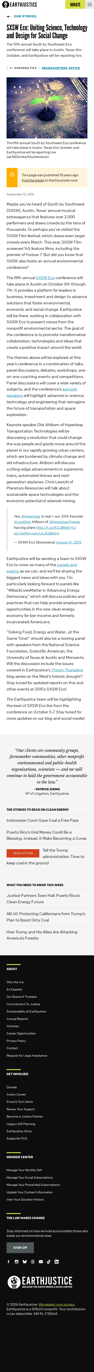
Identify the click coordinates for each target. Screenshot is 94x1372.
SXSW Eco (45, 277)
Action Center (16, 1094)
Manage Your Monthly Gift (24, 1170)
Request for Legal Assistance (27, 1055)
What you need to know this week (35, 885)
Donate (12, 1087)
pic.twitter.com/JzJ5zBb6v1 (36, 533)
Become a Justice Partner (25, 1116)
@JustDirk (22, 522)
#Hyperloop (30, 516)
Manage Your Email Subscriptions (30, 1177)
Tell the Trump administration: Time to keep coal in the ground (45, 856)
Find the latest (33, 180)
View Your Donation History (25, 1199)
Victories (13, 1026)
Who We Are (15, 982)
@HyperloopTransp (64, 522)
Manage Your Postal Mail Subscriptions (33, 1185)
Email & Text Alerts (20, 1101)
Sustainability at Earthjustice (26, 1011)
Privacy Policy (16, 1041)
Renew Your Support (21, 1109)
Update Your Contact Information (30, 1192)
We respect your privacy (57, 1304)
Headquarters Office (61, 68)
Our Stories (25, 16)
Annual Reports (17, 1019)
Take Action (23, 853)
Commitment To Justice (23, 1004)
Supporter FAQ (17, 1138)
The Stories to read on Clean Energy (38, 809)
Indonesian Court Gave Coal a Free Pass (42, 820)
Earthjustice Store (19, 1131)
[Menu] (89, 4)
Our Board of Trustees (22, 996)
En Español (14, 989)
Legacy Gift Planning (21, 1124)
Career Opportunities (21, 1033)
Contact (12, 1048)
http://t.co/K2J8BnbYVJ (56, 527)
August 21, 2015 (69, 542)
